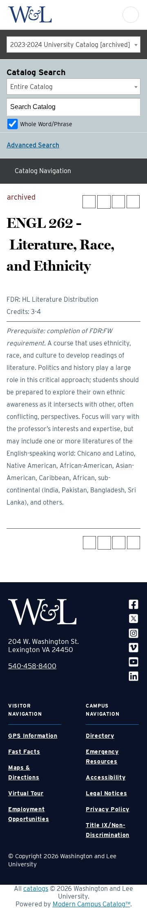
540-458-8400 (32, 666)
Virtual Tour (26, 793)
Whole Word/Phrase (46, 123)
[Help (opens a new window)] (133, 201)
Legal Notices (106, 793)
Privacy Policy (107, 809)
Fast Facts (24, 751)
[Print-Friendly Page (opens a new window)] (118, 201)
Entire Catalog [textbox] (31, 87)
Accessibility (105, 777)
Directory (100, 735)
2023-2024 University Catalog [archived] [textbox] (70, 45)
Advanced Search (33, 145)
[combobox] (73, 44)
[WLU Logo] (30, 14)
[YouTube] (133, 661)
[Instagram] (133, 632)
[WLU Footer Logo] (42, 612)
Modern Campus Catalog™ (91, 904)
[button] (130, 15)
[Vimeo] (133, 647)
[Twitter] (133, 618)
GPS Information (32, 735)
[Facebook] (133, 604)
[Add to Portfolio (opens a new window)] (89, 201)
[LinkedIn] (133, 675)
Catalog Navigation (43, 171)
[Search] (131, 107)
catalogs (35, 888)
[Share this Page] (104, 202)
